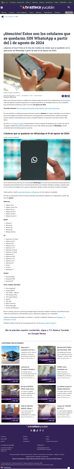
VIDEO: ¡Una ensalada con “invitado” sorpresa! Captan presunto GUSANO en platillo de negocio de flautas (64, 368)
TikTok (14, 319)
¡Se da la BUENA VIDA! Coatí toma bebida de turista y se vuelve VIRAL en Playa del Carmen (28, 387)
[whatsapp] (43, 431)
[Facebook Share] (69, 96)
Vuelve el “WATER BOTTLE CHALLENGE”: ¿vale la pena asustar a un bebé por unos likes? (65, 407)
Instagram (7, 319)
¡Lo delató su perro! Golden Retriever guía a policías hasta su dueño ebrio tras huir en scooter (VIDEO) (64, 387)
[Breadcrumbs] (3, 16)
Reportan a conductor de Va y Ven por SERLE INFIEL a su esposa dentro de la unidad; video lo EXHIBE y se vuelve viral (28, 348)
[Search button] (68, 7)
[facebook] (40, 431)
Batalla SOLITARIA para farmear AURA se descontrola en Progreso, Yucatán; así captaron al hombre (64, 348)
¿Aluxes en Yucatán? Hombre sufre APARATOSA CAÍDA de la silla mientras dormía (28, 368)
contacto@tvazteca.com (43, 447)
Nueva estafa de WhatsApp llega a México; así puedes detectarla (38, 108)
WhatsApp (66, 100)
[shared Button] (66, 96)
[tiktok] (37, 431)
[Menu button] (5, 7)
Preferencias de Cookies (26, 454)
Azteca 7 (53, 323)
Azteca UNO (45, 323)
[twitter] (31, 431)
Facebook (59, 317)
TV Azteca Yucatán (17, 123)
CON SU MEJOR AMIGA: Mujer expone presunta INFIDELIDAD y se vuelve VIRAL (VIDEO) (27, 407)
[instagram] (34, 431)
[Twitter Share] (63, 96)
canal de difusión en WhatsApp (29, 192)
